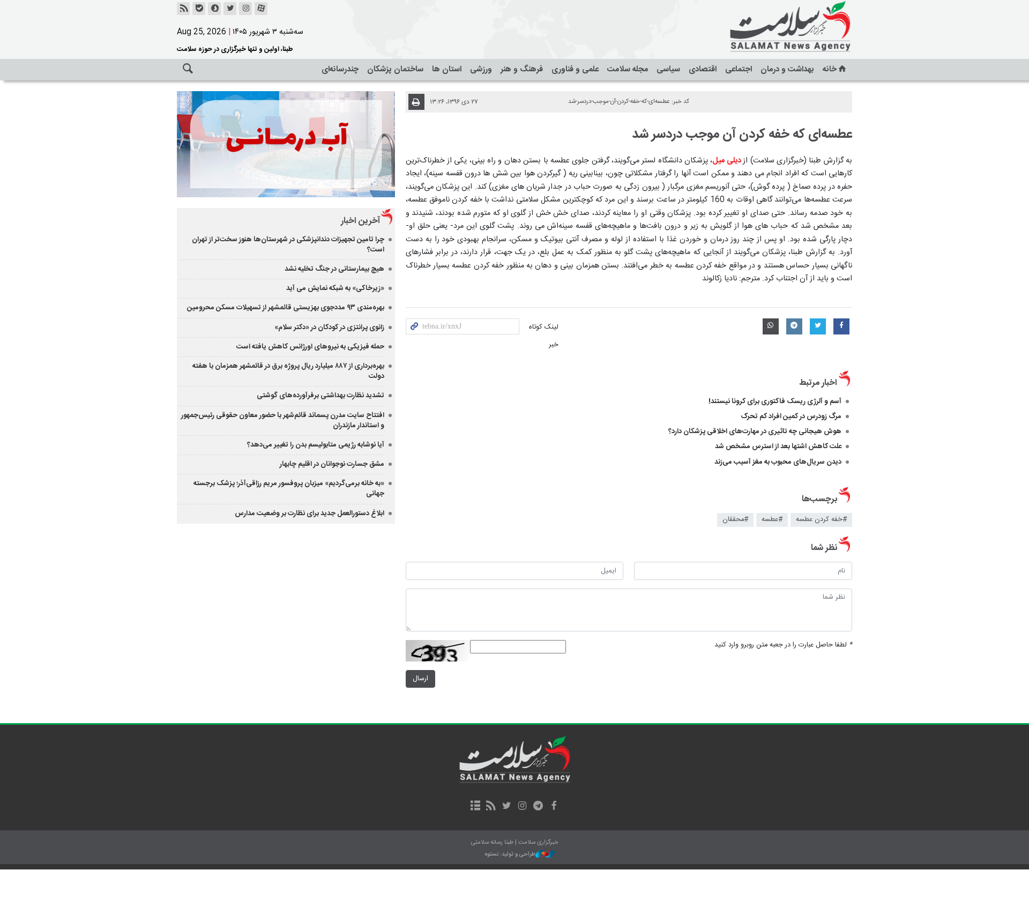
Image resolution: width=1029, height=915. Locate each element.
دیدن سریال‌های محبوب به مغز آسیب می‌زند (777, 462)
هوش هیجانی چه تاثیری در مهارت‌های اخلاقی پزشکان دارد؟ (754, 431)
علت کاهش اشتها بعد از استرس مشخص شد (778, 446)
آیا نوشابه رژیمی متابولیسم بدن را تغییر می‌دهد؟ (315, 445)
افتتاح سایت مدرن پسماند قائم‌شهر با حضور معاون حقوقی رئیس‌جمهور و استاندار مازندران (282, 421)
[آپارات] (261, 8)
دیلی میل (727, 160)
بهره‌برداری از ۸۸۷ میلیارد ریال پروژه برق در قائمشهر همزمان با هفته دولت (288, 371)
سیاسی (668, 69)
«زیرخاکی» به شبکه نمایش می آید (335, 288)
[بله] (198, 8)
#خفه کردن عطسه (821, 519)
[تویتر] (229, 8)
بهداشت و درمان (787, 69)
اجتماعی (738, 69)
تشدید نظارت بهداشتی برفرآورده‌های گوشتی (320, 395)
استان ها (446, 69)
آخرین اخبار (360, 221)
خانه (830, 69)
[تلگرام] (538, 807)
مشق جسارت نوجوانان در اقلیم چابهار (332, 464)
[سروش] (214, 8)
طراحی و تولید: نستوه (510, 854)
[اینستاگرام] (245, 8)
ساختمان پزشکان (395, 69)
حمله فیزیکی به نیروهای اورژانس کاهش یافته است (310, 347)
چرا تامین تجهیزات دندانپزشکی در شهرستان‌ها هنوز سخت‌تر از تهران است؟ (288, 245)
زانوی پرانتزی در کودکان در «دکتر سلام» (329, 327)
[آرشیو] (475, 807)
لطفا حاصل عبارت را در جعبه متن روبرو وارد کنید (783, 645)
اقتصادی (703, 69)
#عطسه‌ (772, 519)
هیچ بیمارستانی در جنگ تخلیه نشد (334, 269)
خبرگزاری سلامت (766, 27)
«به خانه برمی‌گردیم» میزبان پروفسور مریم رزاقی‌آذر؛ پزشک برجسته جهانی (288, 489)
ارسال (420, 679)
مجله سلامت (627, 69)
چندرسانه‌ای (340, 69)
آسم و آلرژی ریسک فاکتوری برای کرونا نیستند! (775, 401)
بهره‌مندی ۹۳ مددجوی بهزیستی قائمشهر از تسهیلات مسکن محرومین (285, 308)
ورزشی (481, 69)
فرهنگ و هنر (522, 69)
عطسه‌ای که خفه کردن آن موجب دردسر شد (742, 134)
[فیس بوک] (553, 807)
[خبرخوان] (183, 8)
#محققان (735, 519)
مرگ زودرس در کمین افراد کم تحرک (791, 416)
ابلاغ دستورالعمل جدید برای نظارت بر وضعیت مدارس (309, 513)
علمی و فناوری (575, 69)
